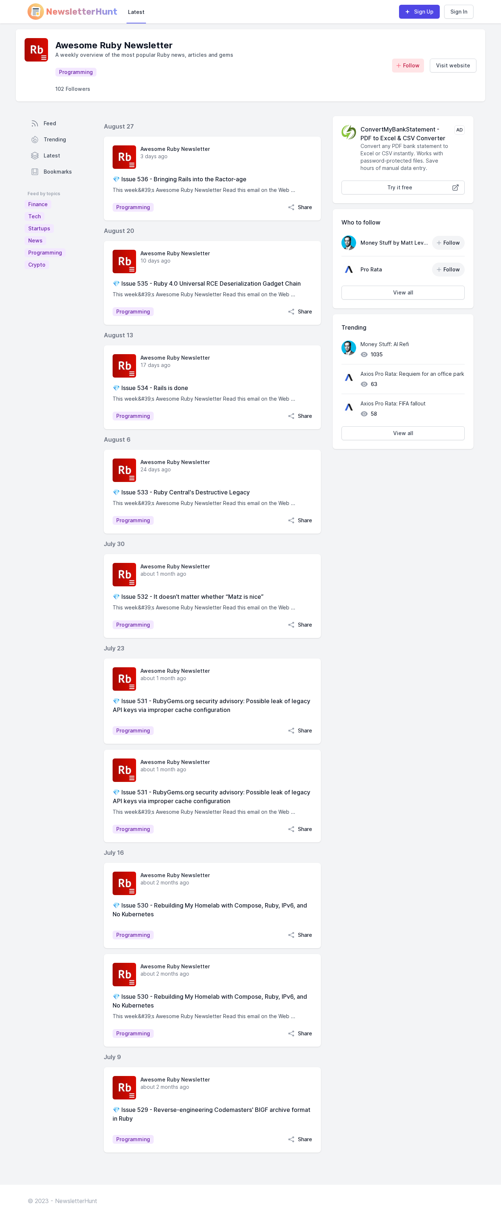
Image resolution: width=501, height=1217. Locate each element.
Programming (45, 252)
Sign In (458, 11)
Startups (39, 228)
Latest (136, 12)
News (35, 240)
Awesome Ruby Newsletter (175, 149)
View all (403, 292)
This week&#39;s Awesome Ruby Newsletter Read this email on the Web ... (204, 190)
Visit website (453, 65)
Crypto (36, 264)
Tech (34, 216)
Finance (38, 204)
